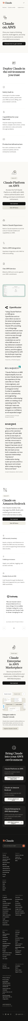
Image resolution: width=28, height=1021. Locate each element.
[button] (21, 7)
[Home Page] (7, 3)
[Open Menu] (23, 2)
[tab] (8, 694)
